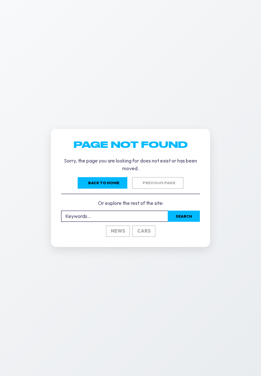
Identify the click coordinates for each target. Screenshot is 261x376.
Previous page (159, 182)
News (118, 231)
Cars (144, 231)
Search (184, 216)
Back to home (103, 182)
